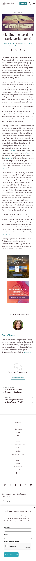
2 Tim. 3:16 (12, 150)
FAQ (18, 473)
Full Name (7, 527)
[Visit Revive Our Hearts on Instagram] (5, 485)
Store (18, 441)
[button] (33, 3)
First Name (6, 501)
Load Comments (18, 378)
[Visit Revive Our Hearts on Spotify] (21, 485)
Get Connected (11, 554)
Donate (23, 3)
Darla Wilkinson (8, 43)
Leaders (18, 451)
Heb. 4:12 (30, 153)
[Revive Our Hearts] (8, 3)
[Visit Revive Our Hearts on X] (26, 485)
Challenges (18, 429)
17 (9, 234)
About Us (18, 463)
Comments (23, 45)
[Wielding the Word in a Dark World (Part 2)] (33, 12)
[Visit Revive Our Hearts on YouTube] (15, 485)
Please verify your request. (12, 541)
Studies (18, 432)
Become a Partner (18, 454)
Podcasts (18, 422)
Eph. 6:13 (5, 234)
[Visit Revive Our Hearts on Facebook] (10, 485)
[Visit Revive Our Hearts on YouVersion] (31, 485)
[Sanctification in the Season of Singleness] (3, 12)
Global (18, 448)
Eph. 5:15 (5, 168)
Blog (18, 426)
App (18, 435)
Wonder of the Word (18, 444)
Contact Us (18, 466)
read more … (27, 352)
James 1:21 (9, 158)
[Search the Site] (29, 3)
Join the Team (18, 470)
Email (6, 534)
